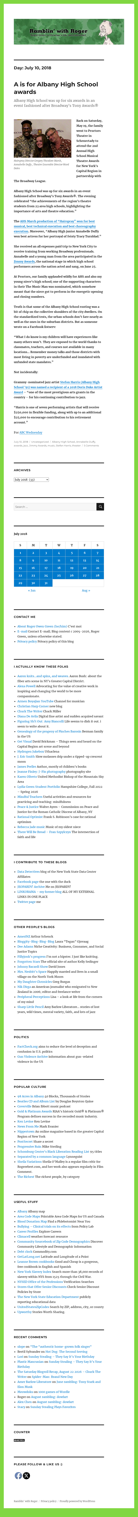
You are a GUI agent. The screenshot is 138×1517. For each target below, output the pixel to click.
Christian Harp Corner (33, 706)
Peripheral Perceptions (33, 997)
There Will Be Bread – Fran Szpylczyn (44, 832)
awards (18, 445)
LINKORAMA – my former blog (39, 892)
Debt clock (24, 1251)
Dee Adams (25, 946)
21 (97, 568)
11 (59, 560)
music (51, 445)
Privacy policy (27, 641)
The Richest (25, 1177)
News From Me (28, 1126)
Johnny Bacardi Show (32, 966)
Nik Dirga (24, 987)
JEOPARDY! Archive (31, 887)
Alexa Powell (26, 686)
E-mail (22, 631)
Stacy (21, 1407)
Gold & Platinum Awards (34, 1111)
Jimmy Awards (24, 261)
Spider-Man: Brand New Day (52, 1377)
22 (20, 575)
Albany (22, 1211)
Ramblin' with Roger (26, 1501)
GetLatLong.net (28, 1256)
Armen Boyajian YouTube (35, 701)
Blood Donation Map (32, 1221)
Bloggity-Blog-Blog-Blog (35, 941)
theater (76, 445)
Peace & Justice (28, 807)
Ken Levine (25, 1121)
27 (84, 575)
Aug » (86, 590)
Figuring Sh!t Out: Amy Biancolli (40, 721)
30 (33, 583)
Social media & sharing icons (49, 1514)
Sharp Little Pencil (30, 1007)
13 (84, 560)
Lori (20, 1356)
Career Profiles (27, 1231)
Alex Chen (24, 1402)
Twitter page (26, 902)
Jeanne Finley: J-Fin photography (41, 771)
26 (72, 575)
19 (71, 568)
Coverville (24, 1106)
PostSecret (25, 1141)
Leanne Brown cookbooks (35, 1261)
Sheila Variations (29, 1161)
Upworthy (24, 1312)
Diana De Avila (27, 716)
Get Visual (24, 741)
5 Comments (91, 445)
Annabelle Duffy (85, 441)
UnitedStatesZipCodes (33, 1307)
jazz (25, 445)
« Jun (32, 590)
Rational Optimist (30, 817)
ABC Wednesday (30, 432)
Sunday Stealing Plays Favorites (53, 1407)
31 (46, 583)
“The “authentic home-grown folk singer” (61, 1346)
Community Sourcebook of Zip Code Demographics (53, 1241)
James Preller (26, 766)
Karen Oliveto (27, 776)
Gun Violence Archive (32, 1056)
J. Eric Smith (26, 756)
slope (21, 1346)
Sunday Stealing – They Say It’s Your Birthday (61, 1356)
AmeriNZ (23, 936)
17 (46, 568)
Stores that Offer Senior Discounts (41, 1287)
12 (71, 560)
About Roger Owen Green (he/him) (42, 626)
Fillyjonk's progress (31, 956)
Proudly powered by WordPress (77, 1501)
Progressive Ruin (29, 1146)
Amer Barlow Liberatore (34, 1382)
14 (97, 560)
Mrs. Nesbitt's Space (32, 971)
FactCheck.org (27, 1046)
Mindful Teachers (29, 797)
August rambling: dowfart (49, 1397)
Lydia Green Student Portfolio (38, 786)
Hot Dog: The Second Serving (66, 1351)
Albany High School (63, 441)
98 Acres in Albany (30, 1096)
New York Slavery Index (34, 1272)
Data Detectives (28, 871)
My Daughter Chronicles (34, 982)
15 (20, 568)
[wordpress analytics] (59, 1440)
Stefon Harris (63, 445)
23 (33, 575)
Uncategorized (40, 441)
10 (46, 560)
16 (33, 568)
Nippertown (25, 1131)
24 (46, 575)
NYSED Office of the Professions (40, 1282)
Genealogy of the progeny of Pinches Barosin (49, 731)
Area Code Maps (28, 1216)
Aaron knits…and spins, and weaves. (43, 676)
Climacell (23, 1236)
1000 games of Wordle (54, 1392)
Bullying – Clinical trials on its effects (44, 1226)
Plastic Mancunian (30, 1361)
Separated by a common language (41, 1156)
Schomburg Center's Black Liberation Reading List (53, 1151)
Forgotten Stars (28, 961)
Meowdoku (25, 1392)
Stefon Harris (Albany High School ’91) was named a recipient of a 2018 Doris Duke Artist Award (58, 387)
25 (59, 575)
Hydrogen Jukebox (30, 751)
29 (20, 583)
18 (59, 568)
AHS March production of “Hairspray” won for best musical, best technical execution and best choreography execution (55, 226)
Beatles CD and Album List (36, 1101)
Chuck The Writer (29, 711)
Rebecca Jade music (31, 827)
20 (85, 568)
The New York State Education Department (48, 1297)
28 (97, 575)
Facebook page (28, 881)
